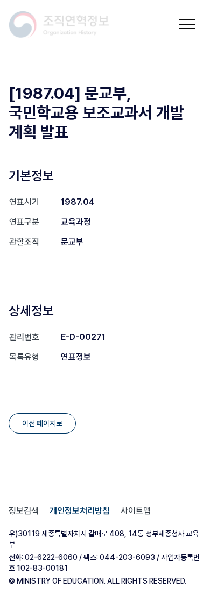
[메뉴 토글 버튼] (186, 24)
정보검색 (24, 511)
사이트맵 (136, 511)
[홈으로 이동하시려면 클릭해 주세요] (59, 24)
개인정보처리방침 (80, 511)
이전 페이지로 (42, 423)
